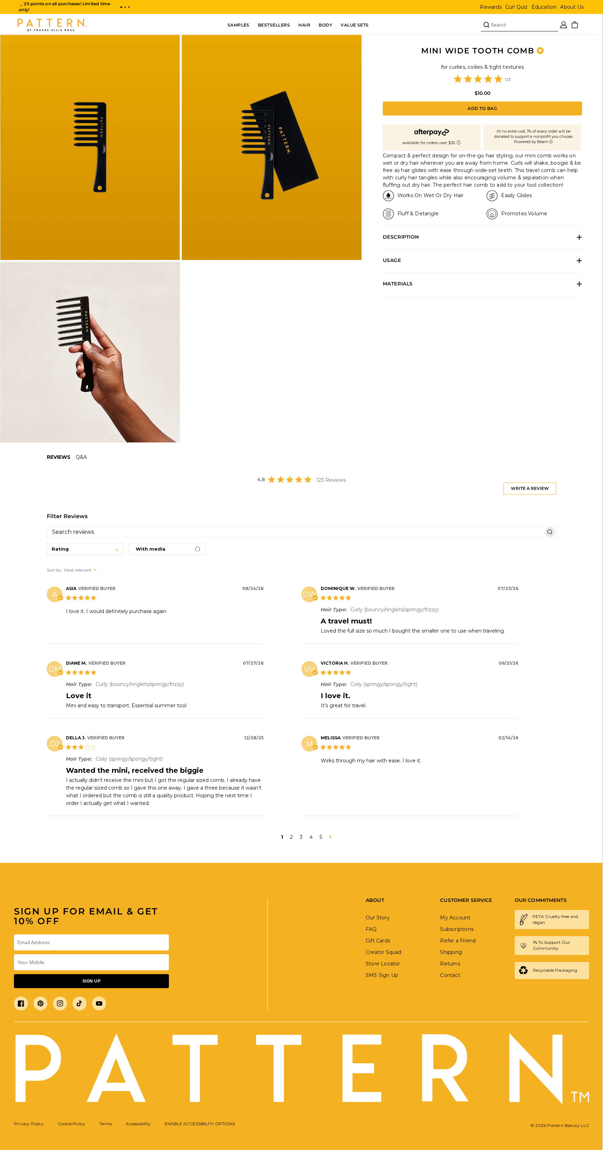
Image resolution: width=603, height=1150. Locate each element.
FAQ (371, 929)
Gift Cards (378, 941)
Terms (105, 1123)
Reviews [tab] (58, 457)
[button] (121, 7)
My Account (455, 917)
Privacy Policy (29, 1123)
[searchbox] (295, 532)
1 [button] (282, 837)
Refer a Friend (458, 941)
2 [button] (291, 837)
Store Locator (383, 964)
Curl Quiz (516, 7)
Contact (450, 975)
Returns (450, 964)
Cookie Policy (71, 1123)
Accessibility (138, 1123)
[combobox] (85, 549)
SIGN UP (91, 981)
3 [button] (301, 837)
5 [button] (321, 837)
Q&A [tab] (81, 457)
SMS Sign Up (382, 975)
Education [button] (544, 7)
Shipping (451, 952)
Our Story (378, 917)
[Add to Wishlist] (540, 50)
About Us (571, 7)
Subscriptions (457, 929)
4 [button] (311, 837)
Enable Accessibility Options (200, 1123)
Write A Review (530, 488)
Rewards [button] (490, 7)
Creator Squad (384, 952)
